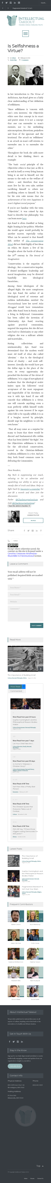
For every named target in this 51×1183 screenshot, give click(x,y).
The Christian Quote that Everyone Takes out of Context (23, 809)
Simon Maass (16, 999)
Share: (11, 530)
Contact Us (40, 1178)
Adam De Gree (16, 943)
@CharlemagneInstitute (26, 499)
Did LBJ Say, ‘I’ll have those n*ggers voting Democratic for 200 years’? (25, 831)
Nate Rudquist (35, 980)
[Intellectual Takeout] (25, 23)
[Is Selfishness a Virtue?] (25, 75)
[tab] (17, 686)
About (25, 1178)
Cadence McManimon (16, 962)
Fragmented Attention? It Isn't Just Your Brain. (22, 8)
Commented (16, 691)
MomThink (16, 747)
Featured (14, 678)
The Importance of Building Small (21, 675)
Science (24, 893)
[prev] (10, 669)
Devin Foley (13, 60)
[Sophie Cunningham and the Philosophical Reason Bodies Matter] (25, 703)
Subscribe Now (15, 1066)
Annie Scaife (35, 999)
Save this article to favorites (18, 506)
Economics (15, 792)
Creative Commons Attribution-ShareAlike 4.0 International (23, 554)
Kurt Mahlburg (35, 924)
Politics (25, 678)
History (32, 769)
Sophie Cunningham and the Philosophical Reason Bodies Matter (25, 722)
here (24, 218)
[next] (40, 669)
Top (38, 1166)
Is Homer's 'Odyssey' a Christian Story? (22, 765)
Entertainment (21, 727)
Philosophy (20, 678)
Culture (14, 58)
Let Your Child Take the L (23, 743)
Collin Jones (35, 943)
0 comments (25, 60)
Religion (15, 770)
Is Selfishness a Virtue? (23, 48)
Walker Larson (16, 924)
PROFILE (33, 520)
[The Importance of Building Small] (25, 659)
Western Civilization (22, 770)
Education (19, 746)
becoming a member (30, 489)
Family (24, 746)
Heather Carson (35, 962)
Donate (32, 1178)
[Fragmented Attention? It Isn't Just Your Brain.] (14, 891)
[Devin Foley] (14, 516)
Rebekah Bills (15, 980)
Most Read (15, 686)
